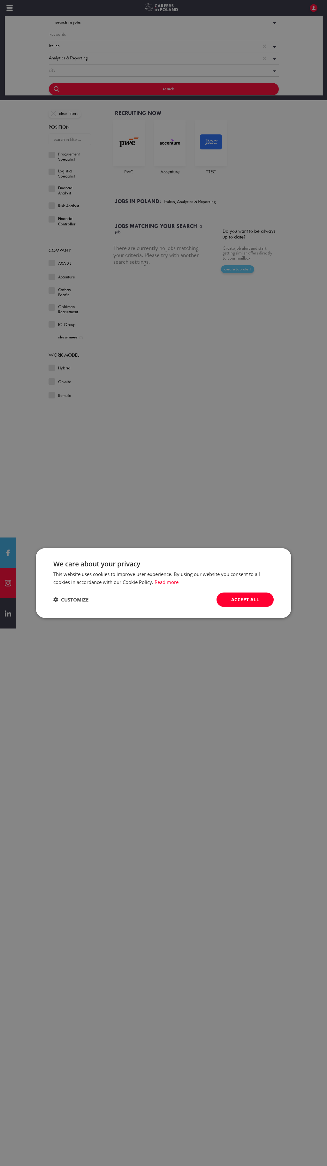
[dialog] (163, 583)
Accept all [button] (245, 599)
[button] (70, 599)
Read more (167, 582)
